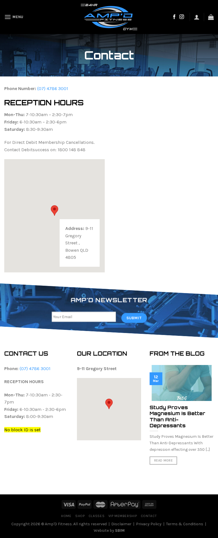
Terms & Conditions (184, 524)
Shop (80, 516)
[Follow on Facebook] (174, 17)
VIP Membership (122, 516)
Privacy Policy (149, 524)
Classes (96, 516)
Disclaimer (121, 524)
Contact (149, 516)
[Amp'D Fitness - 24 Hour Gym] (109, 17)
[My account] (197, 17)
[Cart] (211, 17)
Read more (163, 460)
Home (66, 516)
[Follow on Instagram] (181, 17)
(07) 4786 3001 (52, 88)
